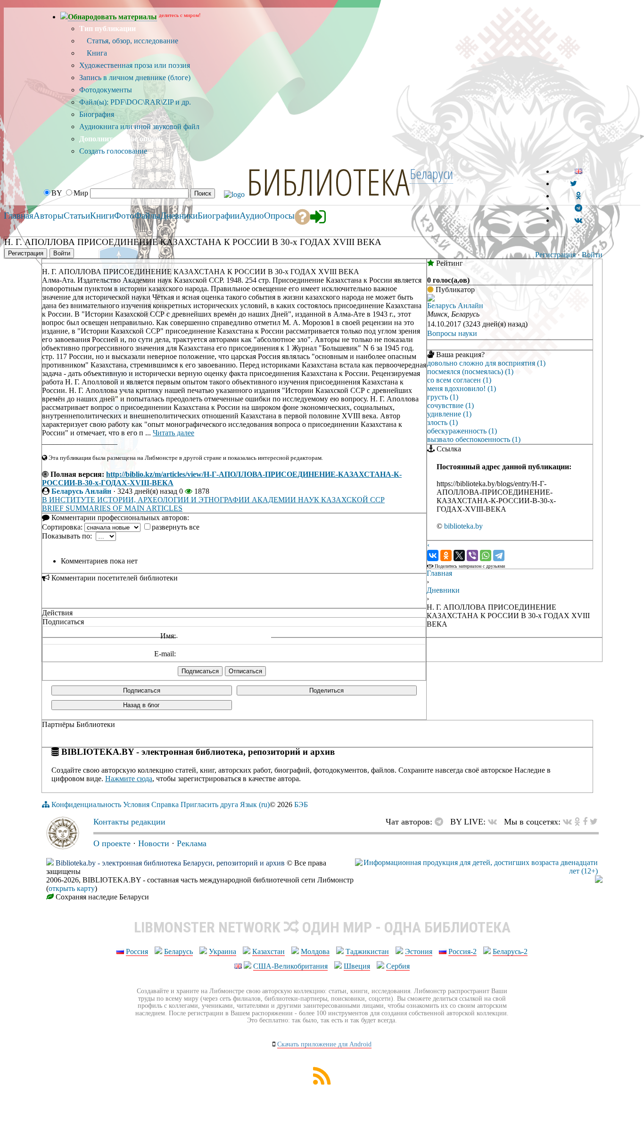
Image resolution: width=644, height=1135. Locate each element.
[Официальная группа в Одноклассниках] (578, 196)
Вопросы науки (452, 333)
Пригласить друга (209, 804)
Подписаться (141, 690)
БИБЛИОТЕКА (328, 181)
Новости (153, 843)
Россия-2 (462, 951)
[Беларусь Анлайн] (431, 299)
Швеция (357, 966)
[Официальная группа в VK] (578, 220)
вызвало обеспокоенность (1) (473, 439)
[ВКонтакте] (432, 555)
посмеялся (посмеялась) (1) (470, 371)
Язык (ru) (255, 804)
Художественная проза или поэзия (134, 65)
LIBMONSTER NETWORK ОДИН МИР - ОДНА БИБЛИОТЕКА (322, 927)
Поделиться (326, 690)
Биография (96, 114)
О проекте (112, 843)
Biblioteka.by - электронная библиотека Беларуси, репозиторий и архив (170, 863)
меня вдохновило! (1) (461, 388)
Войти (592, 255)
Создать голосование (113, 151)
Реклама (191, 843)
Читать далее (173, 433)
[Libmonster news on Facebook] (585, 821)
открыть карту (72, 888)
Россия (137, 951)
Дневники (443, 590)
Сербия (398, 966)
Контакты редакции (129, 821)
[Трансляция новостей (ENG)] (573, 184)
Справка (165, 804)
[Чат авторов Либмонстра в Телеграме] (578, 208)
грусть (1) (442, 397)
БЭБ (301, 804)
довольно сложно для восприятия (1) (486, 363)
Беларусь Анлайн (81, 491)
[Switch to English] (578, 171)
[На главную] (62, 846)
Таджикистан (367, 951)
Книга (96, 53)
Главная (439, 573)
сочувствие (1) (450, 405)
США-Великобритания (290, 966)
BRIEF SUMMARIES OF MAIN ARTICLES (112, 508)
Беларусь (178, 951)
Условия (136, 804)
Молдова (315, 951)
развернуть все (175, 527)
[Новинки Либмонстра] (577, 821)
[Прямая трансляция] (495, 821)
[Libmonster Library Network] (599, 880)
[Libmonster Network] (476, 871)
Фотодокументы (105, 90)
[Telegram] (498, 555)
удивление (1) (449, 414)
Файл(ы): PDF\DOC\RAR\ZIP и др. (135, 102)
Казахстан (268, 951)
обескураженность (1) (462, 431)
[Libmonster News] (594, 821)
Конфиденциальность (86, 804)
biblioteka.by (463, 526)
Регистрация (555, 255)
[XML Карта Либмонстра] (322, 1082)
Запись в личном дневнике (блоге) (134, 77)
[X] (459, 555)
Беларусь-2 (510, 951)
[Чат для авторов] (441, 821)
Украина (222, 951)
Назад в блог (141, 705)
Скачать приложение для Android (324, 1044)
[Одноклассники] (446, 555)
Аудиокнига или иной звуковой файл (139, 126)
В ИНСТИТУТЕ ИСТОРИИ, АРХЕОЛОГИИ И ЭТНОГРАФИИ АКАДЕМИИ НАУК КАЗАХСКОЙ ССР (213, 500)
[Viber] (472, 555)
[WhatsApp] (485, 555)
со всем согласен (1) (459, 380)
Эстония (418, 951)
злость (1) (442, 422)
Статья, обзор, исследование (131, 41)
